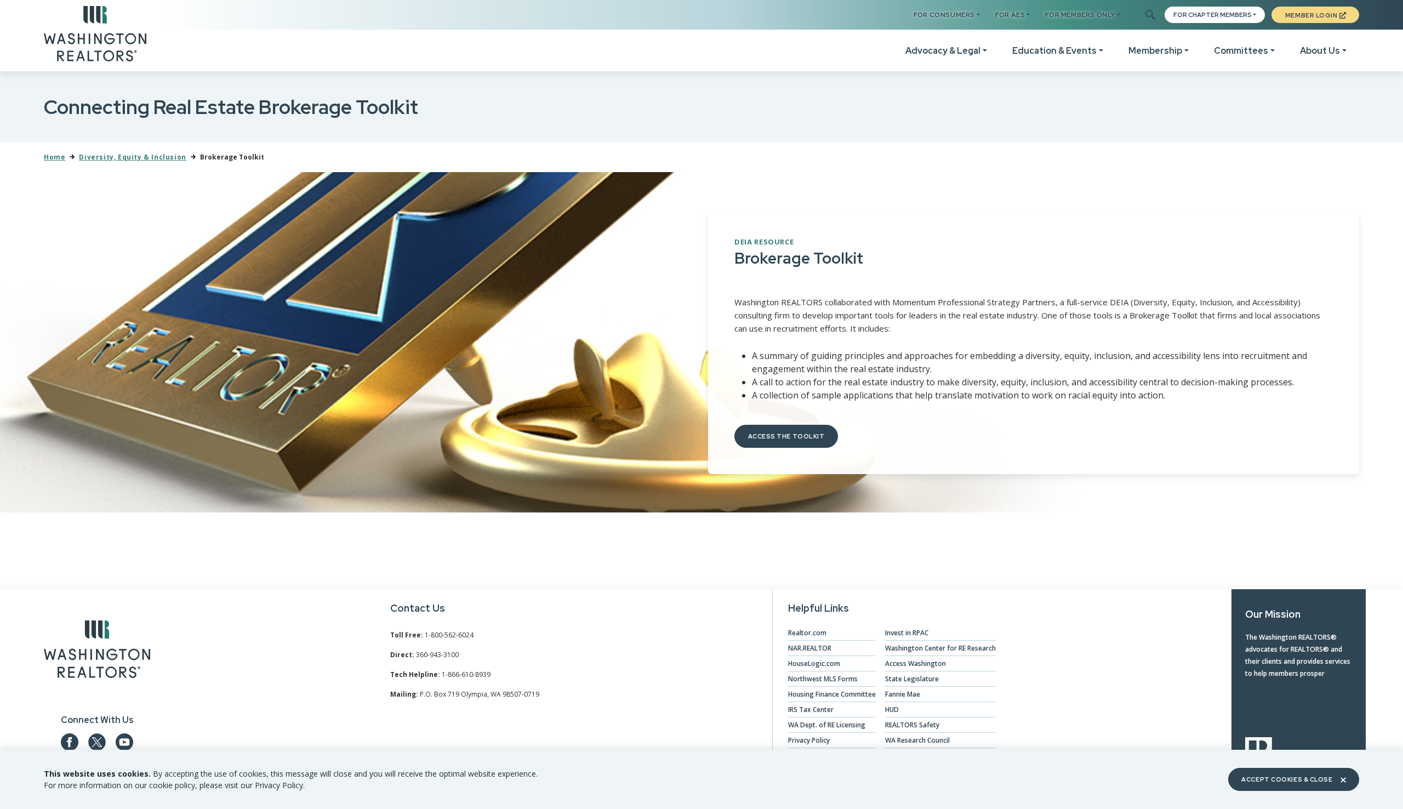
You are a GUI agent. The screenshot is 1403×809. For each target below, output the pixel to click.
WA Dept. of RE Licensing (826, 725)
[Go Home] (95, 33)
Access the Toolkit (786, 436)
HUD (892, 709)
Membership (1155, 50)
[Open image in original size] (97, 651)
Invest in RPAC (906, 632)
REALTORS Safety (912, 725)
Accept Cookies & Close (1286, 779)
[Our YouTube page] (124, 742)
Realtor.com (807, 632)
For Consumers (944, 14)
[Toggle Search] (1149, 15)
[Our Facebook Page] (69, 742)
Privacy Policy (809, 740)
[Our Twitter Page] (97, 742)
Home (54, 157)
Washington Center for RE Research (940, 648)
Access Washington (915, 663)
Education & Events (1054, 50)
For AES (1010, 14)
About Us (1320, 50)
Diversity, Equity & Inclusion (132, 157)
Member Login (1311, 15)
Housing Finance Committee (832, 694)
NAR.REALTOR (809, 648)
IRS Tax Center (811, 709)
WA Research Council (917, 740)
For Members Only (1080, 14)
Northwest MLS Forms (823, 678)
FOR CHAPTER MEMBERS (1212, 15)
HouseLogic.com (814, 663)
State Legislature (912, 678)
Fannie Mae (902, 694)
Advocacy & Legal (942, 50)
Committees (1241, 50)
